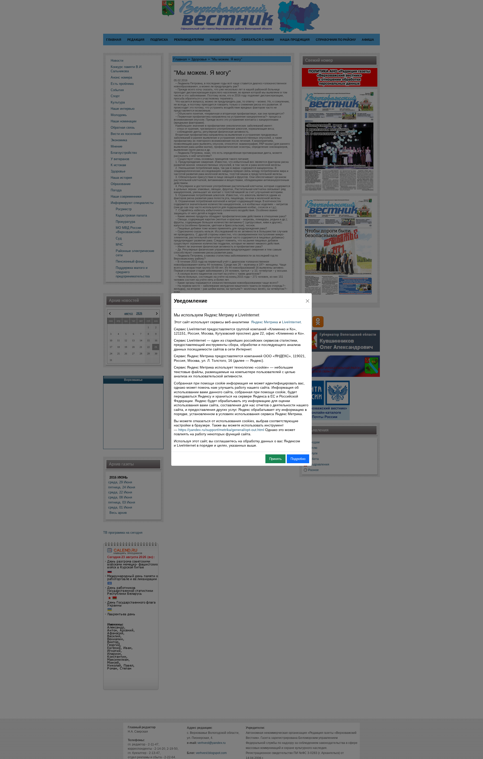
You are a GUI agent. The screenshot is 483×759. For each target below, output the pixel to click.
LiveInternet (291, 322)
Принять (275, 459)
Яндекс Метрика (264, 322)
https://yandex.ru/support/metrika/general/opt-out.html (221, 430)
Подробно (298, 459)
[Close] (307, 301)
